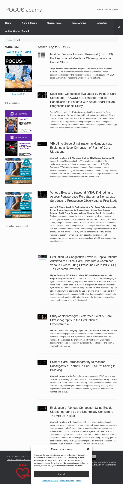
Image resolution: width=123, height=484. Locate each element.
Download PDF (18, 94)
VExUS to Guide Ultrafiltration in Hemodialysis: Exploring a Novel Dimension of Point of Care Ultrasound (81, 147)
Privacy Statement (67, 480)
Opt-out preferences (50, 480)
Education (102, 22)
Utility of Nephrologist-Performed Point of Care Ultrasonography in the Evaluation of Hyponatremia (81, 320)
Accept (61, 473)
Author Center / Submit (17, 31)
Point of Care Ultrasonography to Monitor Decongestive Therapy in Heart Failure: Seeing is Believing (82, 365)
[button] (87, 449)
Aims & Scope (29, 22)
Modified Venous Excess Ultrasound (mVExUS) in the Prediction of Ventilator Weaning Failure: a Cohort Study (83, 58)
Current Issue (54, 22)
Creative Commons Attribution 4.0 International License (99, 464)
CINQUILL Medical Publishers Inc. (22, 459)
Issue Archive (79, 22)
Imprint (78, 480)
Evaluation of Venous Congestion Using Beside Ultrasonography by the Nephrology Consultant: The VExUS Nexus (81, 411)
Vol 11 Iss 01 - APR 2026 (19, 53)
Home (8, 22)
